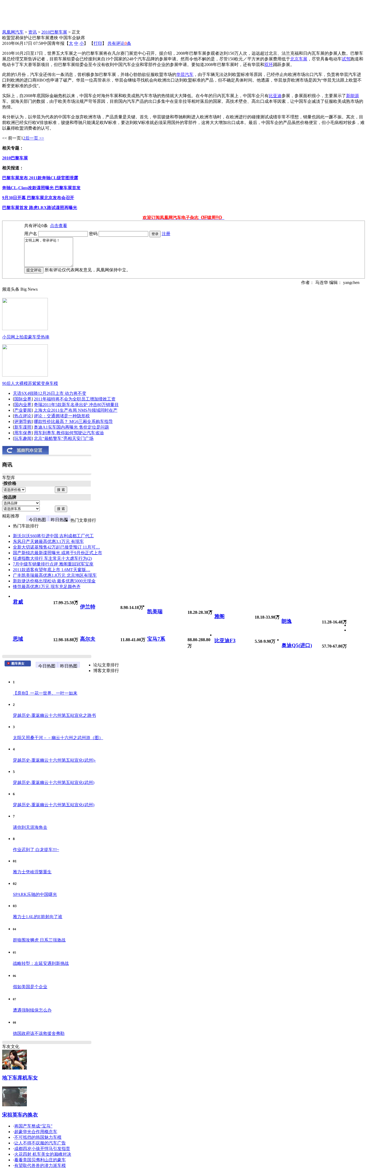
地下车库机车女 (20, 1078)
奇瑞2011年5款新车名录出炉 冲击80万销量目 (76, 404)
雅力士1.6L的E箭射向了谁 (37, 916)
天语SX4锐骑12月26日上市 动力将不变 (49, 393)
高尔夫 (87, 639)
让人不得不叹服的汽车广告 (40, 1143)
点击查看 (58, 225)
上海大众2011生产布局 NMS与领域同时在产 (75, 410)
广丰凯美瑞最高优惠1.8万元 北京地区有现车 (55, 575)
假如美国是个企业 (30, 986)
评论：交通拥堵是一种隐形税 (62, 416)
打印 (97, 43)
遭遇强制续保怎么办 (32, 1010)
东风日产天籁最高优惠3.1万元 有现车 (48, 541)
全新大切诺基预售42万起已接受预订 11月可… (56, 547)
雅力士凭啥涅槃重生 (32, 872)
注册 (166, 233)
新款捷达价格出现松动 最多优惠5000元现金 (54, 581)
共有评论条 (119, 43)
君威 (18, 602)
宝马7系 (156, 639)
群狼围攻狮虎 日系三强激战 (39, 940)
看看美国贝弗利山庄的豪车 (40, 1160)
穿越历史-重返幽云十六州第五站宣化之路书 (54, 715)
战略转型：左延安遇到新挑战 (41, 963)
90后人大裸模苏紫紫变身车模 (30, 383)
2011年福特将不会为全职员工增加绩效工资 (75, 399)
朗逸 (287, 621)
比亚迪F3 (225, 640)
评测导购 (22, 421)
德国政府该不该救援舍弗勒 (38, 1033)
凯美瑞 (155, 611)
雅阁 (219, 616)
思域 (18, 639)
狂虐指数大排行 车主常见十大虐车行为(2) (52, 558)
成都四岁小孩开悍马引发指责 (42, 1148)
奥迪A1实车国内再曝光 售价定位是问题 (71, 427)
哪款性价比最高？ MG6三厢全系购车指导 (73, 421)
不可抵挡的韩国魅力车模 (38, 1137)
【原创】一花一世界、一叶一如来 (45, 693)
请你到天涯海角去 (30, 827)
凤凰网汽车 (13, 32)
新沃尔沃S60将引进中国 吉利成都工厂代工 (53, 536)
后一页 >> (34, 138)
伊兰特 (87, 607)
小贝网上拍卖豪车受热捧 (25, 337)
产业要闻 (22, 410)
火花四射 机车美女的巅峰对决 (42, 1154)
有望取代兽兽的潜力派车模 (40, 1165)
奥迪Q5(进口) (297, 645)
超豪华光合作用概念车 (35, 1131)
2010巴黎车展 (54, 32)
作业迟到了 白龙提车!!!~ (36, 849)
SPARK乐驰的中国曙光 (35, 894)
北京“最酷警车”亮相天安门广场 (63, 438)
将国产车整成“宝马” (33, 1126)
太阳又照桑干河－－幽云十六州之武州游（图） (58, 737)
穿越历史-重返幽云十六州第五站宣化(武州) (53, 782)
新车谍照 (22, 427)
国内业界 (22, 404)
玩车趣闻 (22, 438)
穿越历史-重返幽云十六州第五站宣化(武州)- (54, 760)
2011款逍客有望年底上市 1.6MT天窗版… (51, 569)
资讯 (32, 32)
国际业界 (22, 399)
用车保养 (22, 432)
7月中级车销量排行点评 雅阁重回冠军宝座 (53, 564)
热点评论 (22, 416)
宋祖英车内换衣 (20, 1115)
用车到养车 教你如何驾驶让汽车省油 (69, 432)
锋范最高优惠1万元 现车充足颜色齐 (47, 586)
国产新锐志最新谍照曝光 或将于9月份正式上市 (57, 552)
